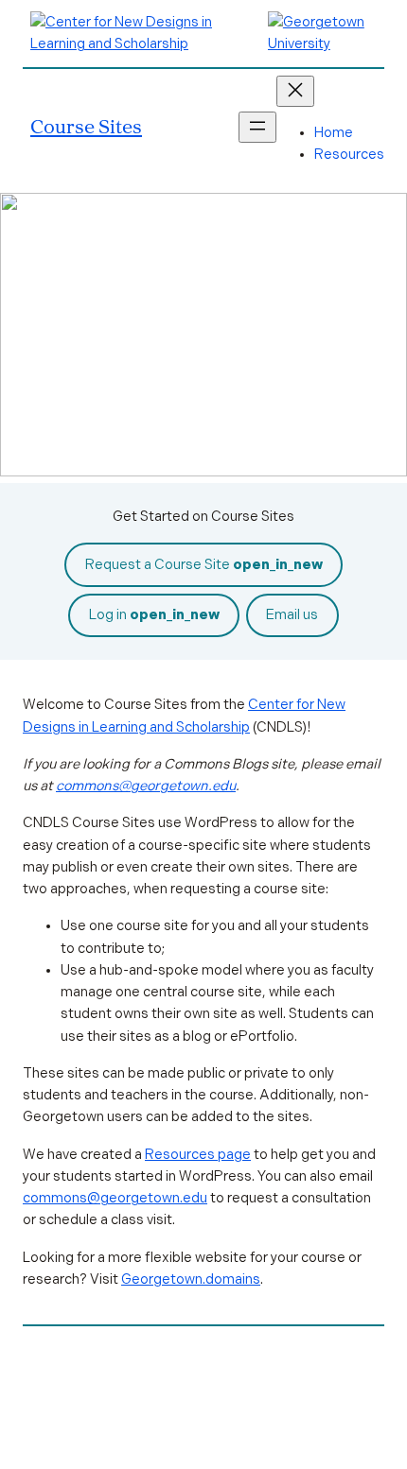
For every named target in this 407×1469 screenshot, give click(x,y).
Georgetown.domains (190, 1279)
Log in (154, 614)
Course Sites (86, 126)
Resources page (198, 1154)
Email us (292, 614)
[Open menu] (257, 127)
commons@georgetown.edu (146, 785)
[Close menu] (295, 91)
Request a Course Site (204, 564)
